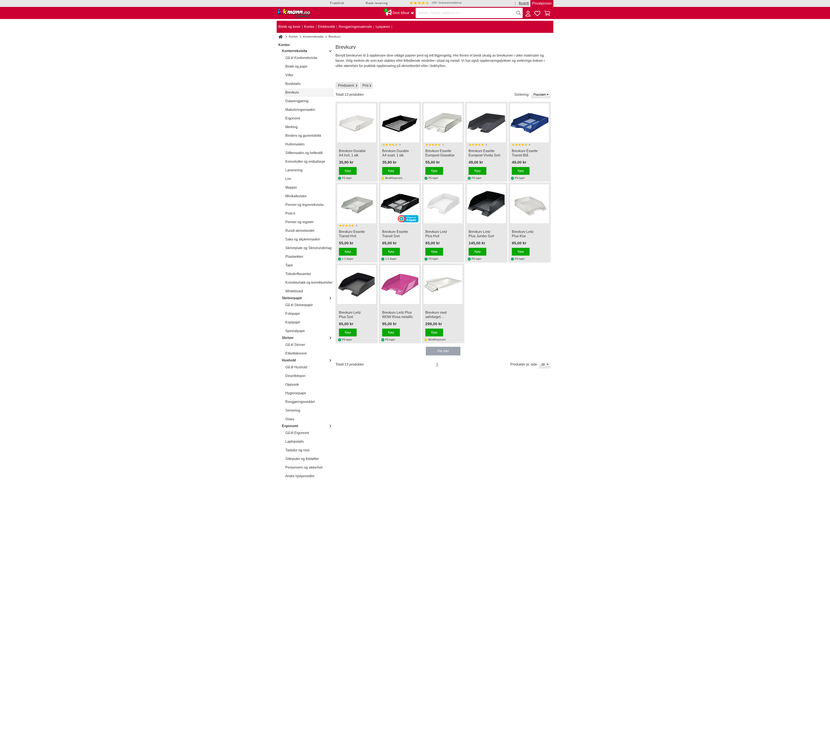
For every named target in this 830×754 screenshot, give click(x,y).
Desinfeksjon (295, 376)
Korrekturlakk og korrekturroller (308, 282)
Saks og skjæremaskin (302, 239)
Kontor (293, 36)
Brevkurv (292, 92)
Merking (291, 127)
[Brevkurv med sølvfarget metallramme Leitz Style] (443, 284)
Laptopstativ (294, 441)
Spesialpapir (295, 331)
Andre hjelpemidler (299, 476)
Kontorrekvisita (313, 36)
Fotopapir (292, 313)
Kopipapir (292, 322)
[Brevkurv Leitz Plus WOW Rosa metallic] (399, 284)
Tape (289, 265)
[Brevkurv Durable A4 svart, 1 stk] (399, 122)
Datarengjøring (296, 101)
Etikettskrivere (296, 353)
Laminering (294, 170)
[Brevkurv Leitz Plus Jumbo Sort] (486, 203)
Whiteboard (294, 291)
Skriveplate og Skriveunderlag (308, 248)
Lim (288, 179)
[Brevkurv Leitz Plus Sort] (356, 284)
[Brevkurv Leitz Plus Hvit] (443, 203)
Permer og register (299, 222)
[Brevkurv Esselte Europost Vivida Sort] (486, 122)
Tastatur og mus (297, 450)
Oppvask (292, 384)
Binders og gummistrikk (303, 135)
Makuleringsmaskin (300, 109)
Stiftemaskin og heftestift (303, 153)
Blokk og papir (296, 66)
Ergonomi (292, 118)
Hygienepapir (295, 393)
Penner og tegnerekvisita (304, 205)
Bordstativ (293, 84)
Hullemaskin (295, 144)
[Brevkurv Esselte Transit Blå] (529, 122)
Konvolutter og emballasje (305, 161)
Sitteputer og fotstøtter (302, 459)
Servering (292, 410)
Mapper (291, 187)
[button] (435, 3)
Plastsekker (294, 256)
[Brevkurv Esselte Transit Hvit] (356, 203)
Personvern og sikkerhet (303, 467)
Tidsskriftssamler (298, 274)
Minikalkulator (296, 196)
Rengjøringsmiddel (300, 402)
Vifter (289, 75)
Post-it (290, 213)
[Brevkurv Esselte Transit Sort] (399, 203)
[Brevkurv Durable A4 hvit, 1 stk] (356, 122)
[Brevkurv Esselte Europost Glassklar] (443, 122)
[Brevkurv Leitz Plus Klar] (529, 203)
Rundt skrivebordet (299, 230)
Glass (289, 419)
